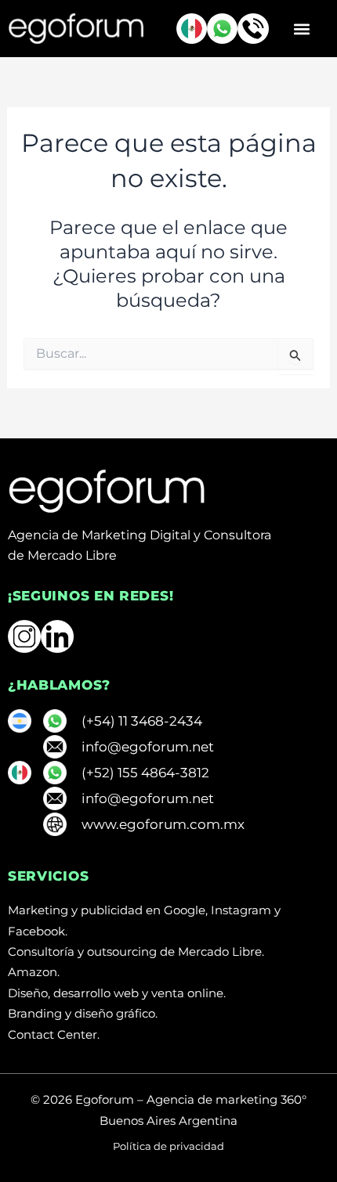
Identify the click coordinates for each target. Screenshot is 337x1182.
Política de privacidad (168, 1146)
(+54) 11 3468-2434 (142, 721)
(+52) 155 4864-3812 (145, 772)
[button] (301, 28)
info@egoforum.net (148, 747)
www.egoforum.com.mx (163, 824)
